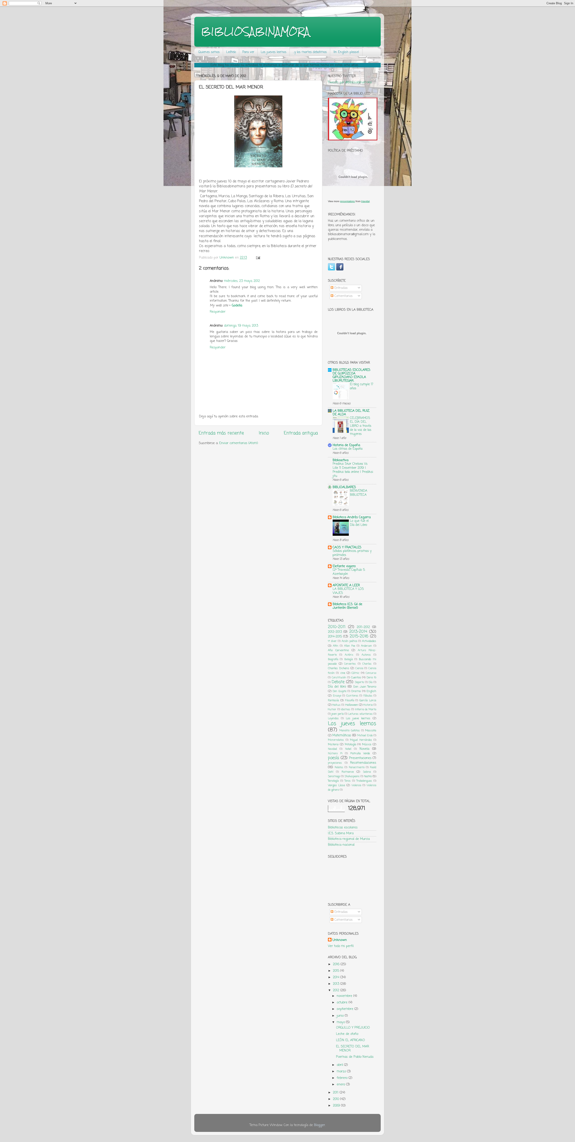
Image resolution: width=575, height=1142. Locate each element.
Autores (366, 655)
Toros (348, 781)
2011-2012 (363, 627)
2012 (336, 990)
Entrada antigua (301, 433)
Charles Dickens (338, 668)
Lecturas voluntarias (360, 714)
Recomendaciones (363, 762)
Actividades (369, 641)
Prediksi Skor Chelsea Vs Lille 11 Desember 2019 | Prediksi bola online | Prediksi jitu (353, 470)
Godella (237, 305)
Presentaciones (360, 758)
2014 (336, 977)
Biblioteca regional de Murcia (349, 839)
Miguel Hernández (361, 740)
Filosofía (349, 701)
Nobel (348, 749)
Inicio (264, 433)
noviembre (345, 996)
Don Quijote (339, 691)
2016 (337, 964)
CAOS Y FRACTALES (347, 547)
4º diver (332, 641)
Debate (338, 682)
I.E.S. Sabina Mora (341, 833)
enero (341, 1084)
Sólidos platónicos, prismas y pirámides (352, 553)
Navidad (332, 749)
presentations (347, 201)
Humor (332, 710)
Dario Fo (371, 678)
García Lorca (367, 700)
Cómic (355, 673)
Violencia (356, 785)
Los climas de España (348, 449)
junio (341, 1015)
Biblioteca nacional (341, 844)
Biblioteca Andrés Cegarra (352, 517)
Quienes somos (209, 52)
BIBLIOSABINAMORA (255, 31)
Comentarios (343, 296)
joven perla (338, 714)
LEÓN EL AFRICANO (350, 1040)
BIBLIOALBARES (344, 487)
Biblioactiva (340, 460)
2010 (336, 1099)
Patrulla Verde (360, 753)
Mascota (370, 730)
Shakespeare (352, 777)
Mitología (350, 744)
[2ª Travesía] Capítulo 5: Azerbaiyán (349, 572)
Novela (364, 748)
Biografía (333, 659)
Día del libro (337, 686)
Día (370, 682)
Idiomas (345, 710)
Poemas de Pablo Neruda (354, 1056)
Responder (218, 311)
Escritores (352, 696)
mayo (341, 1022)
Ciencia (359, 668)
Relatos (339, 768)
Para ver (248, 52)
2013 (336, 983)
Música (366, 744)
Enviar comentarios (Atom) (238, 443)
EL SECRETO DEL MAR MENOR (352, 1048)
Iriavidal (365, 201)
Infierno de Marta (365, 710)
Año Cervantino (338, 650)
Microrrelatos (336, 740)
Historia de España (346, 445)
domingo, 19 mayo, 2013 (241, 325)
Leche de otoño (347, 1033)
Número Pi (335, 754)
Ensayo (337, 696)
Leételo (231, 52)
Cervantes (350, 664)
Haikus (336, 705)
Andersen (366, 646)
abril (340, 1064)
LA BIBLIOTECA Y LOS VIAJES (348, 591)
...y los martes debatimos (310, 52)
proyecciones (335, 763)
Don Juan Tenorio (364, 687)
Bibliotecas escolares (343, 827)
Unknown (339, 940)
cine (342, 673)
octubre (343, 1002)
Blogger (319, 1125)
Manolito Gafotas (349, 731)
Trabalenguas (364, 781)
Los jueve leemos (358, 718)
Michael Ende (365, 736)
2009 (337, 1105)
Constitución (339, 678)
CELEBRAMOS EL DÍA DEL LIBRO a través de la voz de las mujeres (360, 426)
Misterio (333, 744)
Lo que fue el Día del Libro (359, 523)
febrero (343, 1078)
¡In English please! (346, 52)
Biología (348, 659)
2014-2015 (335, 636)
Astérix (349, 655)
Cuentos (356, 677)
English (371, 691)
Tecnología (333, 781)
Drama (356, 691)
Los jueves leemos (273, 52)
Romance (348, 772)
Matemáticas (341, 735)
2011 (336, 1092)
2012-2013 (335, 631)
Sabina (367, 772)
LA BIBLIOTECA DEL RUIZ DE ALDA (351, 412)
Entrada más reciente (221, 433)
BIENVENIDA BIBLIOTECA (358, 493)
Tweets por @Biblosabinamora (350, 82)
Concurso (371, 673)
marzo (342, 1071)
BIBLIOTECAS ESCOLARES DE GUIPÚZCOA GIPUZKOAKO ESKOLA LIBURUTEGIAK (351, 375)
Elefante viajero (344, 566)
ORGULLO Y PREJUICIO (353, 1027)
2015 (336, 970)
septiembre (345, 1009)
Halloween (351, 705)
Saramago (334, 777)
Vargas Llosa (336, 785)
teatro (368, 776)
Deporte (359, 682)
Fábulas (367, 696)
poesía (333, 758)
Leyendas (333, 719)
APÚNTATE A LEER (346, 585)
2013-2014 (358, 632)
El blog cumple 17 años (361, 386)
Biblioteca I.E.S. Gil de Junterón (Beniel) (347, 606)
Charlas (367, 664)
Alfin (335, 646)
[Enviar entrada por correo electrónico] (257, 257)
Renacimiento (357, 768)
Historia (368, 705)
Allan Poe (349, 646)
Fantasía (333, 700)
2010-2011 (336, 627)
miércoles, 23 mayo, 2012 (242, 281)
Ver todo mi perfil (341, 946)
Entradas (340, 288)
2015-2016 (359, 636)
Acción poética (349, 641)
